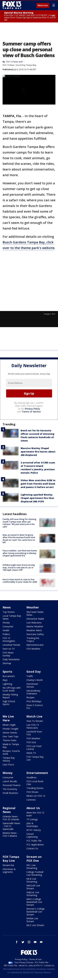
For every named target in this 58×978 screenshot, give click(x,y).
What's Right (9, 724)
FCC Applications (35, 844)
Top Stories (9, 611)
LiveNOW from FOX (34, 733)
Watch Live (43, 5)
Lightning (7, 683)
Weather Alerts (34, 630)
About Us (33, 808)
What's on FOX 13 (35, 795)
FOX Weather (33, 648)
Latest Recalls (10, 781)
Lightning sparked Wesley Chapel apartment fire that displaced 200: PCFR (37, 498)
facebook (16, 942)
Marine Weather (34, 626)
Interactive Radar (35, 618)
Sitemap (7, 663)
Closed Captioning (32, 835)
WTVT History (33, 830)
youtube (35, 942)
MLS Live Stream (35, 925)
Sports (7, 671)
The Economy (10, 789)
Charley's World (34, 680)
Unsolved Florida (11, 644)
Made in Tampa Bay (11, 746)
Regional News (9, 810)
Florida (6, 622)
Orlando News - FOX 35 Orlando (11, 818)
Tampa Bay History (9, 759)
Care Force (8, 764)
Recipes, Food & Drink (11, 752)
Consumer (8, 626)
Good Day (33, 671)
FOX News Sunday (8, 654)
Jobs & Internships (32, 825)
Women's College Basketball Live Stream (35, 911)
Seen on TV (9, 648)
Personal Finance (11, 785)
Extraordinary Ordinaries (33, 692)
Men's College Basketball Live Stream (34, 902)
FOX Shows (32, 791)
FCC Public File (34, 840)
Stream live (8, 865)
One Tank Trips (11, 736)
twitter (22, 942)
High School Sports (9, 703)
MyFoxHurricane (35, 644)
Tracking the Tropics (32, 639)
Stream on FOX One (34, 859)
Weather (32, 607)
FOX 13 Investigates (9, 639)
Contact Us (32, 848)
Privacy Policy (32, 408)
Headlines (31, 777)
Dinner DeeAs (10, 732)
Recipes (30, 697)
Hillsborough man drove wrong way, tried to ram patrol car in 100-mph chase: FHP (19, 567)
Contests (31, 799)
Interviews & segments (9, 870)
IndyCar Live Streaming (32, 894)
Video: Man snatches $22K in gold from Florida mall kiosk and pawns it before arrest (38, 484)
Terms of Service (31, 411)
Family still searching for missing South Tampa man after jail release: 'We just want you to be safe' (19, 523)
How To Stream (34, 720)
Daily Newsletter (11, 659)
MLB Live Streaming (31, 880)
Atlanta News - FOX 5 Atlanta (10, 834)
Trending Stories (35, 788)
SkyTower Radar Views (35, 613)
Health (6, 630)
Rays (5, 680)
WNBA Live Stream (32, 920)
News (7, 607)
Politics (6, 634)
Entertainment (37, 773)
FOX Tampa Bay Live (35, 758)
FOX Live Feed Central (33, 748)
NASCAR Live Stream (33, 887)
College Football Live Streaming (34, 873)
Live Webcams (34, 622)
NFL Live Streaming (31, 867)
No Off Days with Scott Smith (12, 689)
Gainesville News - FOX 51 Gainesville (11, 826)
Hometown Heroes (32, 685)
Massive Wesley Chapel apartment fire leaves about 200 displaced (38, 451)
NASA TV (31, 752)
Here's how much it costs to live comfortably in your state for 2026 (20, 580)
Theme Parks (9, 740)
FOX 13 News (9, 65)
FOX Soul (31, 742)
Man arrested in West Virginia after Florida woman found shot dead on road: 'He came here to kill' (19, 538)
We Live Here (8, 718)
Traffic (29, 676)
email (41, 942)
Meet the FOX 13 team (35, 814)
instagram (29, 942)
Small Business (10, 792)
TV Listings (32, 819)
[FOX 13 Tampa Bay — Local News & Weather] (12, 5)
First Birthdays (33, 701)
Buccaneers (9, 676)
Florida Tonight (10, 728)
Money (7, 773)
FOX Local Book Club (34, 783)
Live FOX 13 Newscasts (32, 726)
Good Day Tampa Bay (26, 65)
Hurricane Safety (35, 634)
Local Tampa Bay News (12, 617)
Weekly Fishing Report (10, 696)
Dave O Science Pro (34, 707)
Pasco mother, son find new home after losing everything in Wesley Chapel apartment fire (20, 553)
